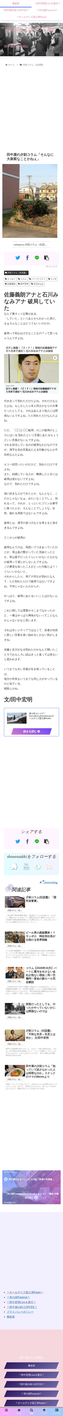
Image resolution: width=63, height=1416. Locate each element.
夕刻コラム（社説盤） (17, 273)
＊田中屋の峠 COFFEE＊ (22, 1307)
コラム (23, 279)
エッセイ (11, 279)
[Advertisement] (31, 108)
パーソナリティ (38, 279)
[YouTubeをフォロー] (25, 866)
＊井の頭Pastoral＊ (18, 1297)
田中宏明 (24, 284)
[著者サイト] (14, 866)
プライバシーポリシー (20, 1311)
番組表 (11, 1316)
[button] (56, 725)
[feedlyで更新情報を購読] (37, 866)
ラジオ (53, 279)
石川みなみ (38, 284)
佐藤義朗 (11, 284)
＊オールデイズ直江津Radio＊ (25, 1292)
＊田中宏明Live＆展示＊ (21, 1302)
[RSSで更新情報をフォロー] (49, 866)
